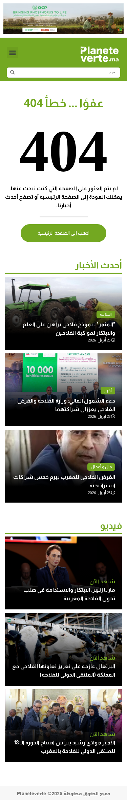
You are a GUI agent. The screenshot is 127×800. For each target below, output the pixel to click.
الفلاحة (106, 314)
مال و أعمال (101, 467)
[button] (12, 52)
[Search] (12, 72)
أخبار (108, 390)
